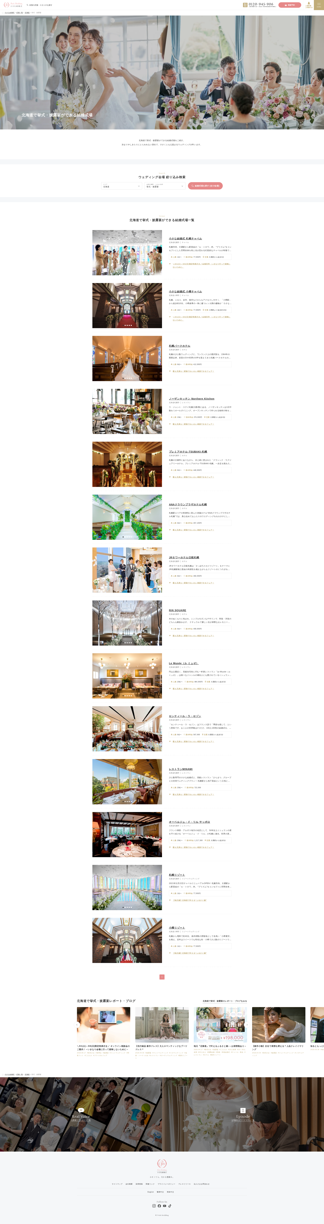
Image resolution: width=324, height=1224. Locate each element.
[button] (123, 272)
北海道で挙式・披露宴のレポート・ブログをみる (225, 1001)
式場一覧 (19, 13)
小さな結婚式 (9, 13)
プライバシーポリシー (166, 1184)
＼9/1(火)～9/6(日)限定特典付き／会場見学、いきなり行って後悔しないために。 (201, 265)
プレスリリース (184, 1184)
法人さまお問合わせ (202, 1184)
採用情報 (139, 1184)
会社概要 (129, 1184)
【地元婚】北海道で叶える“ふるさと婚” (190, 900)
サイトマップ (117, 1184)
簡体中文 (170, 1192)
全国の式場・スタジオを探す (40, 5)
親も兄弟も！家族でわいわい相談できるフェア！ (193, 371)
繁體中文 (160, 1192)
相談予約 (291, 5)
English (151, 1192)
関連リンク (150, 1184)
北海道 (27, 13)
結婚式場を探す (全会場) (207, 186)
